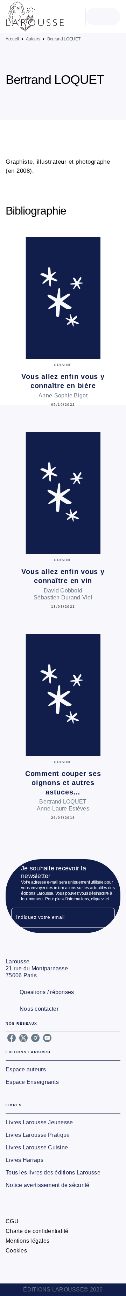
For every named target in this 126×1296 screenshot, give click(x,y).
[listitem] (12, 1038)
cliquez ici (100, 899)
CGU (12, 1221)
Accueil (12, 39)
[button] (93, 99)
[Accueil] (35, 16)
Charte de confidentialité (37, 1231)
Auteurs (33, 39)
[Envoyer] (106, 917)
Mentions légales (27, 1241)
